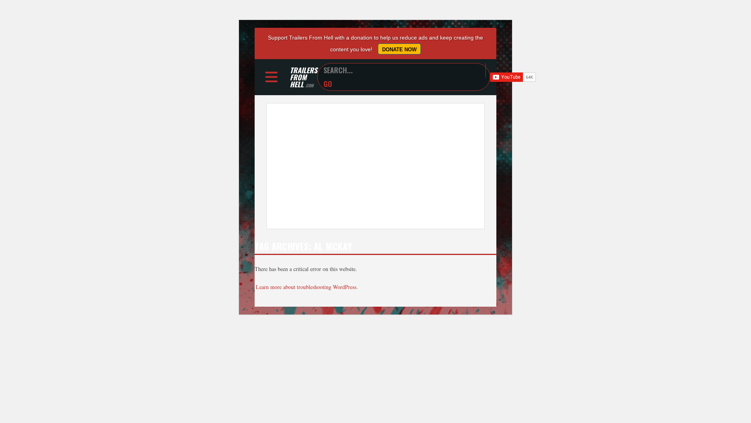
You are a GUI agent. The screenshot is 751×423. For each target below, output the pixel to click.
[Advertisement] (375, 166)
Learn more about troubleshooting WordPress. (307, 287)
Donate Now (399, 49)
